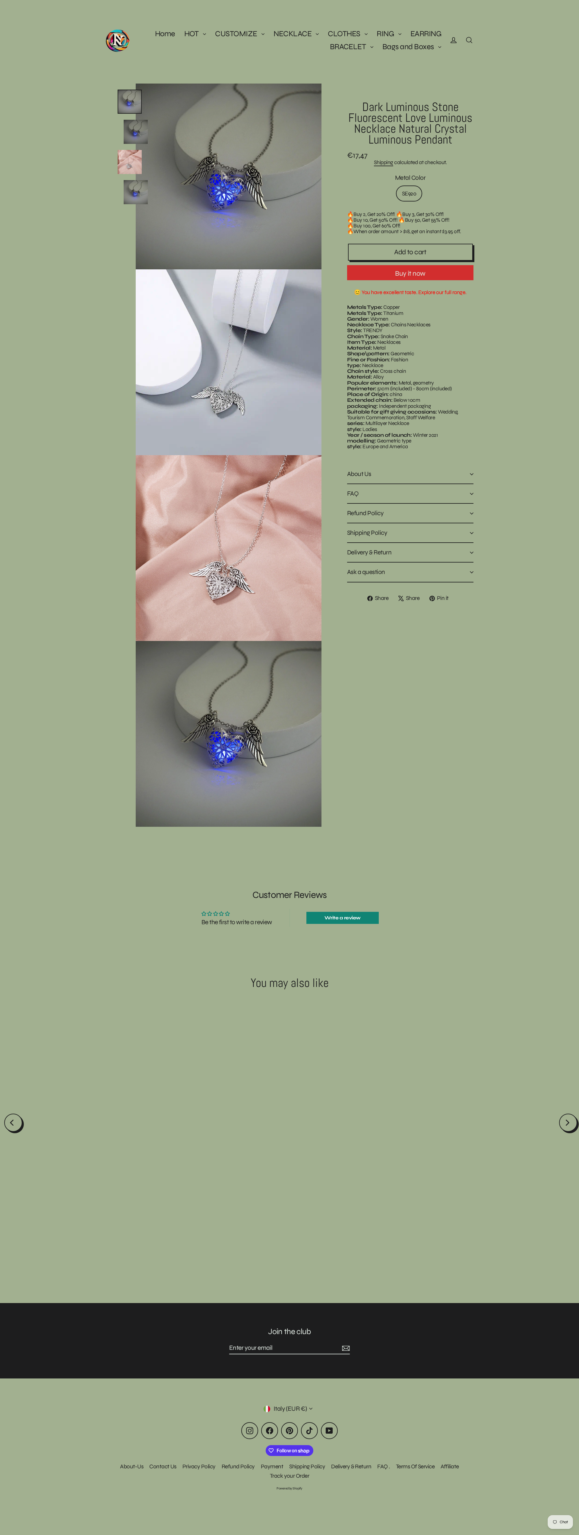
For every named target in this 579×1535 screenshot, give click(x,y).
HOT (192, 33)
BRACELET (348, 46)
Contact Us (162, 1466)
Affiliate (450, 1466)
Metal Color (410, 178)
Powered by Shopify (289, 1488)
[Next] (568, 1123)
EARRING (425, 33)
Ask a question (366, 572)
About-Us (131, 1466)
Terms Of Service (415, 1466)
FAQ (353, 493)
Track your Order (289, 1475)
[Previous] (13, 1123)
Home (165, 33)
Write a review (342, 918)
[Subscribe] (345, 1348)
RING (386, 33)
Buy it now (410, 274)
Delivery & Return (369, 552)
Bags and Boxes (408, 46)
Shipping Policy (367, 533)
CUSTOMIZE (236, 33)
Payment (272, 1466)
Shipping (383, 162)
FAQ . (383, 1466)
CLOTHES (345, 33)
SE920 (409, 193)
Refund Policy (365, 513)
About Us (359, 474)
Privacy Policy (199, 1466)
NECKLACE (293, 33)
